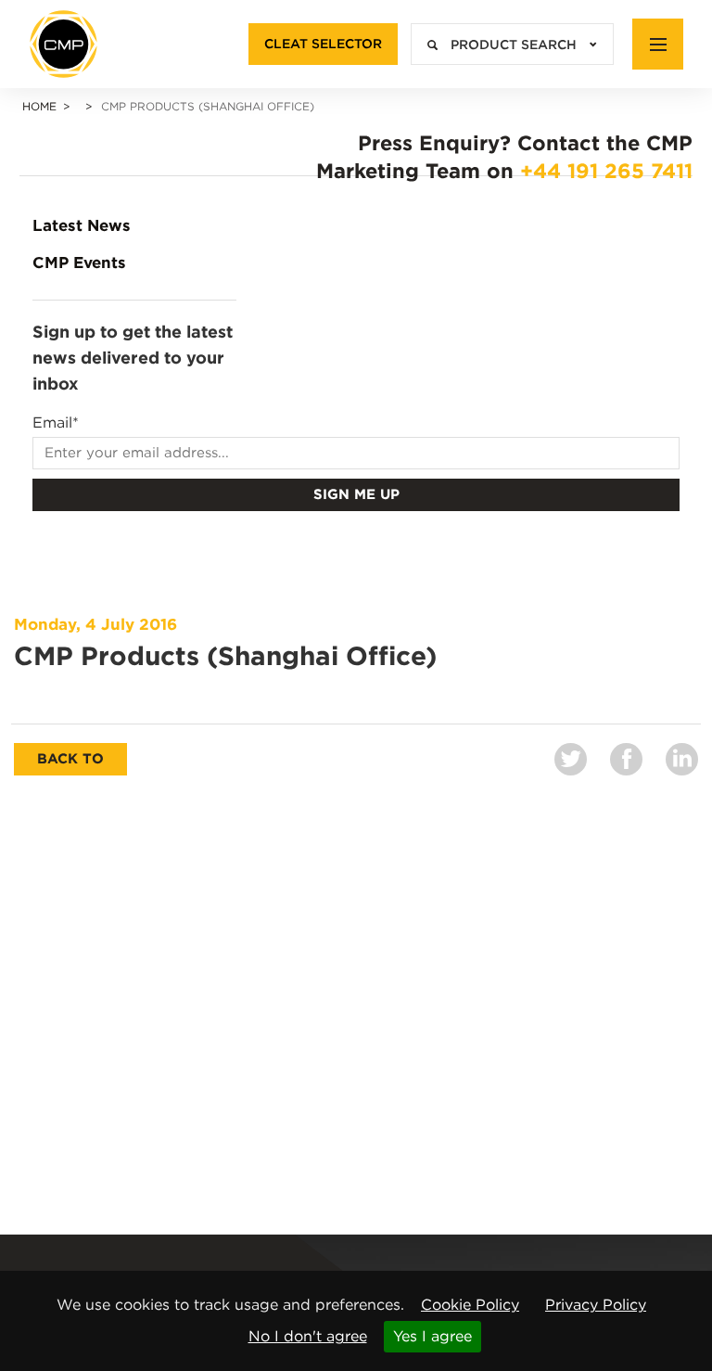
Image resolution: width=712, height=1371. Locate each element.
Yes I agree (432, 1336)
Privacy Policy (595, 1304)
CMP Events (79, 262)
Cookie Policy (470, 1304)
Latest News (81, 225)
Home (39, 106)
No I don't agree (307, 1336)
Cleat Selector (323, 43)
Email (55, 423)
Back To (70, 758)
